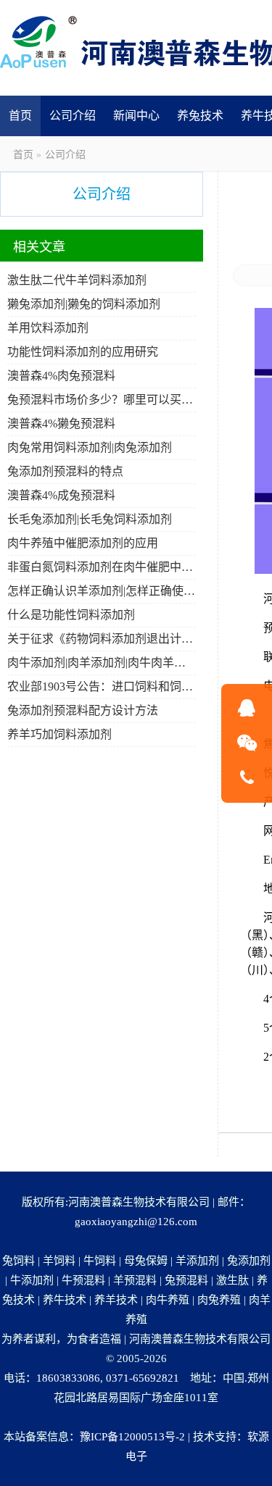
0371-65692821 (142, 1378)
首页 (20, 115)
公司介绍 (72, 115)
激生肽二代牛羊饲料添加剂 (77, 280)
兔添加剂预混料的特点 (65, 471)
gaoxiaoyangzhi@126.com (136, 1221)
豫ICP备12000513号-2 (132, 1437)
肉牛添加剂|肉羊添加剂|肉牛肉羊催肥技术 (101, 662)
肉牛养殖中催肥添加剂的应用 (82, 543)
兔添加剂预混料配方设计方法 (82, 710)
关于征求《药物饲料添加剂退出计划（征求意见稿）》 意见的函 (101, 639)
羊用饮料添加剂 (47, 328)
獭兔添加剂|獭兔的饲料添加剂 (83, 304)
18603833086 (68, 1378)
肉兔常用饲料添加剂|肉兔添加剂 (89, 447)
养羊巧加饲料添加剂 (59, 734)
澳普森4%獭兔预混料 (61, 423)
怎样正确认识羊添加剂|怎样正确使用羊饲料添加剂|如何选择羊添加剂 (101, 591)
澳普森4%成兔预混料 (61, 495)
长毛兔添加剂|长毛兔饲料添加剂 (89, 519)
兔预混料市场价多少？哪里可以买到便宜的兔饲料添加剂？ (101, 399)
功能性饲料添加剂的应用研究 (82, 352)
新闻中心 (136, 115)
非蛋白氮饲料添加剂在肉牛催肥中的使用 (101, 567)
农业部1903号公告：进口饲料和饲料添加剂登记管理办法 (101, 686)
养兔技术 (200, 115)
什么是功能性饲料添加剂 (71, 615)
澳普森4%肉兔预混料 (61, 376)
